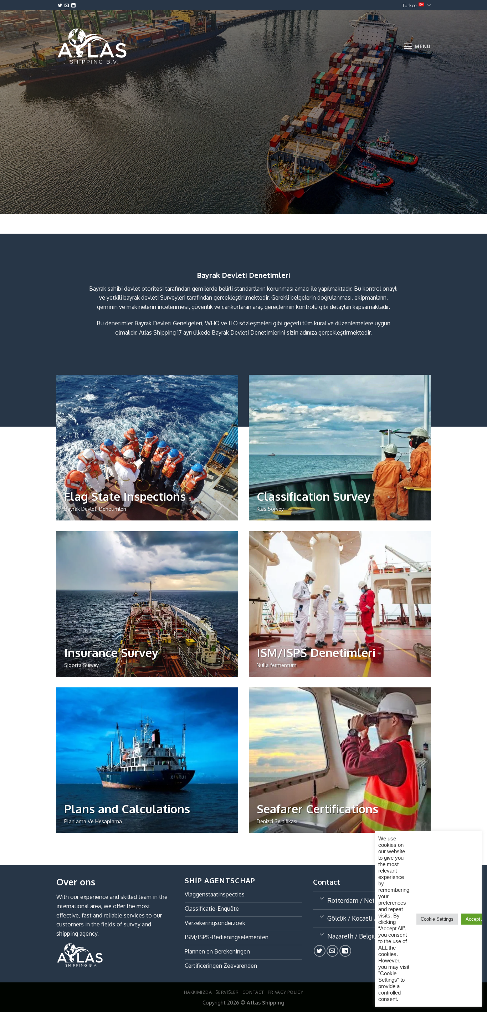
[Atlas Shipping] (92, 46)
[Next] (27, 221)
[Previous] (7, 221)
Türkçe (409, 5)
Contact (253, 992)
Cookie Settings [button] (437, 919)
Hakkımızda (198, 992)
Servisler (227, 992)
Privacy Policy (285, 992)
